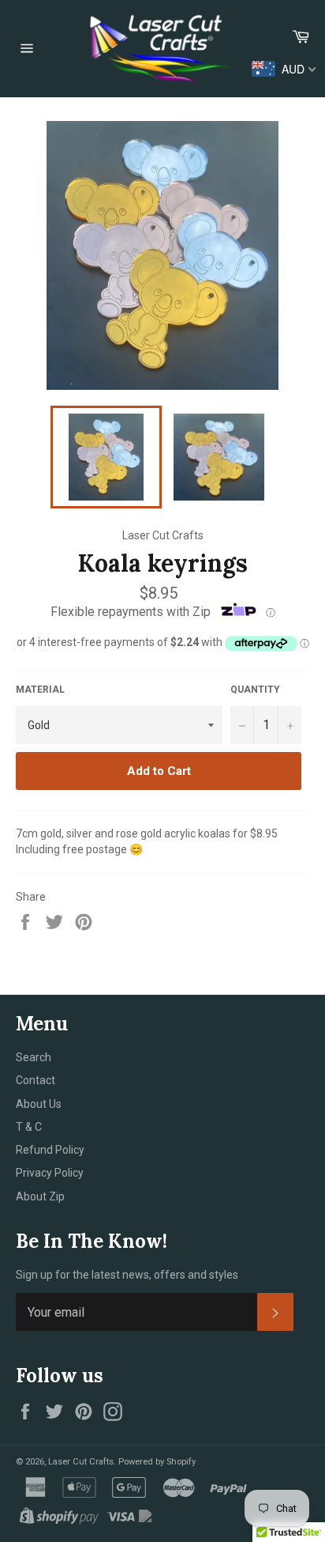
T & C (29, 1127)
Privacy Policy (50, 1172)
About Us (39, 1104)
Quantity (255, 689)
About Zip (40, 1196)
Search (33, 1057)
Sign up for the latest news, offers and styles (127, 1274)
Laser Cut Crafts (81, 1462)
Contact (35, 1080)
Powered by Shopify (157, 1462)
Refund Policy (50, 1149)
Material (40, 689)
